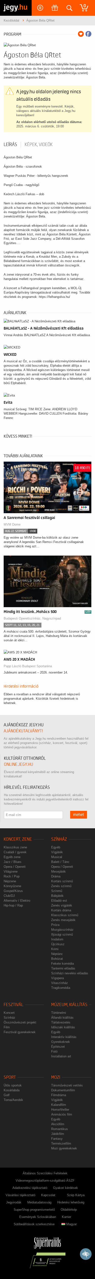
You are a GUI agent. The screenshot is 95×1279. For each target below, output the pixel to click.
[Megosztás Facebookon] (88, 34)
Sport (10, 1077)
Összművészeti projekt (20, 1022)
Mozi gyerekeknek (64, 1148)
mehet (78, 815)
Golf (7, 1095)
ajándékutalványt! (23, 731)
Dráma (55, 876)
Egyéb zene (12, 857)
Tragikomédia (60, 988)
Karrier (66, 1217)
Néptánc (57, 954)
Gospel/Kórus (13, 891)
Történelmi (58, 1013)
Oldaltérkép (69, 1209)
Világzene (11, 871)
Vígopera (57, 978)
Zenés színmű (61, 886)
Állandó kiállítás (62, 1017)
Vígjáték (57, 852)
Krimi (54, 949)
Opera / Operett (15, 866)
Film (7, 1027)
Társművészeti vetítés (67, 1085)
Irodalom (57, 939)
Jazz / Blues (12, 862)
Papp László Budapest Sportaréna (28, 666)
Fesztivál (13, 1004)
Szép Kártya (76, 1195)
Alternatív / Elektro (17, 900)
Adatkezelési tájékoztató (29, 1188)
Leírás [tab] (10, 144)
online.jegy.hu (18, 764)
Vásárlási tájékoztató (20, 1195)
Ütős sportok (13, 1085)
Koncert (9, 1013)
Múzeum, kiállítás (69, 1004)
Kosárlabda (11, 1090)
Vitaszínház (59, 983)
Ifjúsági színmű (62, 934)
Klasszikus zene (15, 847)
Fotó (54, 1051)
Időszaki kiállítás (63, 1027)
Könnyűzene (12, 886)
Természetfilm (61, 1143)
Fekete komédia (62, 963)
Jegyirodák (13, 1202)
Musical (56, 857)
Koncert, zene (18, 839)
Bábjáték (57, 896)
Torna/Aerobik (13, 1100)
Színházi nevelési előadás (69, 973)
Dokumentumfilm (63, 1090)
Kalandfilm (58, 1105)
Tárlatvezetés (60, 1022)
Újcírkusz (58, 944)
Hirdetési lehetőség (70, 1202)
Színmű (56, 891)
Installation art (61, 1056)
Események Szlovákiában (37, 1217)
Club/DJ (9, 896)
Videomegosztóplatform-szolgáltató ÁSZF (45, 1180)
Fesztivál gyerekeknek (20, 1032)
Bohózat (57, 959)
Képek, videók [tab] (39, 144)
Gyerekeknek (60, 1042)
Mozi (55, 1077)
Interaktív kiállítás (63, 1037)
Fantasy (57, 1138)
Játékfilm (57, 1134)
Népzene (10, 881)
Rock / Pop (11, 876)
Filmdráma (58, 1095)
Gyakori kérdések (65, 1188)
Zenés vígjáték (61, 905)
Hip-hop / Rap (13, 905)
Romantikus (59, 1129)
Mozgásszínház (62, 929)
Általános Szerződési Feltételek (45, 1173)
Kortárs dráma (61, 910)
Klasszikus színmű (64, 915)
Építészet (58, 1046)
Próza (55, 925)
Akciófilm (57, 1124)
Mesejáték (58, 871)
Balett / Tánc (60, 862)
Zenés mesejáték (63, 920)
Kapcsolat (48, 1195)
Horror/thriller (60, 1109)
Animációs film (61, 1114)
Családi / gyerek (15, 852)
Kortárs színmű (62, 881)
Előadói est (59, 900)
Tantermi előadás (63, 968)
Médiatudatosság (39, 1202)
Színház (59, 839)
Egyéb (55, 847)
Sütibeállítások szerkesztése (34, 1224)
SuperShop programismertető (34, 1209)
